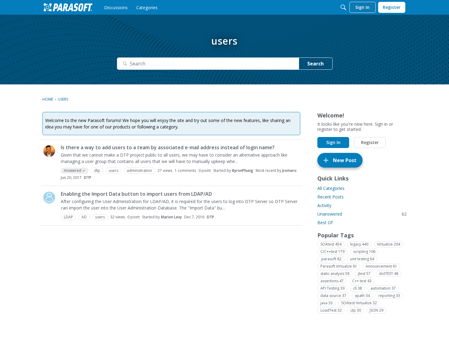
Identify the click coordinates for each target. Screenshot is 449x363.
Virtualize (388, 244)
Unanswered (362, 214)
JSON (376, 310)
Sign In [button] (333, 142)
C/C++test (332, 251)
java (326, 303)
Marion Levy (171, 217)
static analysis (334, 273)
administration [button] (139, 170)
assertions (332, 280)
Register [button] (370, 142)
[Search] (343, 7)
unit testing (362, 258)
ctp (355, 310)
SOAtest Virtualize (359, 303)
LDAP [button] (68, 217)
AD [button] (84, 217)
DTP (87, 177)
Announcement (381, 266)
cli (357, 288)
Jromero (289, 170)
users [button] (113, 170)
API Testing (332, 288)
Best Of (325, 222)
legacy (359, 244)
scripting (364, 251)
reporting (389, 295)
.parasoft (330, 258)
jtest (364, 273)
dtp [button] (97, 170)
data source (333, 295)
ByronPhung (242, 170)
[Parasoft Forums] (68, 7)
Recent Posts (330, 197)
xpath (362, 295)
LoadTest (331, 310)
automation (383, 288)
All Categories (331, 188)
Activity (324, 205)
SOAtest (330, 244)
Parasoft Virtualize (338, 266)
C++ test (361, 280)
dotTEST (388, 273)
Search (315, 63)
